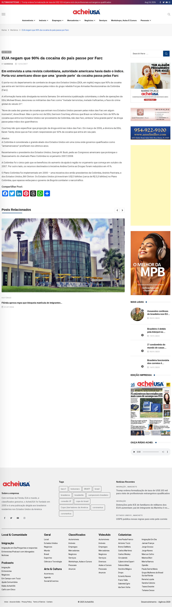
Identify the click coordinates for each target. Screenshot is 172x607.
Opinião (145, 565)
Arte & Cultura (53, 569)
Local (46, 539)
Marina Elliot (147, 558)
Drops (120, 573)
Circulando (122, 558)
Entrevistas (7, 571)
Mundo (47, 551)
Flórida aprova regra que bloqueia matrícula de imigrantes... (32, 303)
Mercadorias (73, 20)
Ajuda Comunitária (9, 582)
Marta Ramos (148, 562)
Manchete (132, 487)
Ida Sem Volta (124, 587)
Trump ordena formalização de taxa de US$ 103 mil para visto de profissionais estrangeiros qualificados (66, 2)
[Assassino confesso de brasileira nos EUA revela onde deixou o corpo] (137, 314)
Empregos (56, 20)
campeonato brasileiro (98, 495)
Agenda (47, 577)
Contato (49, 602)
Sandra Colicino (148, 583)
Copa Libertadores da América (74, 507)
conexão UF (66, 501)
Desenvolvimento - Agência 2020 (155, 602)
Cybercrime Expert (126, 562)
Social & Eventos (51, 581)
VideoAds (105, 534)
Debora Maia (123, 565)
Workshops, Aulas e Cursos (124, 20)
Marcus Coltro (148, 554)
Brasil (46, 554)
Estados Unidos (124, 515)
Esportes (48, 558)
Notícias (5, 555)
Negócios (89, 20)
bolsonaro (75, 489)
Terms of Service (39, 602)
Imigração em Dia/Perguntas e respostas (19, 548)
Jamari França (148, 543)
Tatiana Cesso (148, 590)
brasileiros (65, 495)
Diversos (102, 562)
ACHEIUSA (8, 64)
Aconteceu (49, 574)
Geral (47, 534)
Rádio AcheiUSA (8, 586)
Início (6, 602)
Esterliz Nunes (124, 576)
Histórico (14, 30)
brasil (97, 489)
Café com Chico (8, 589)
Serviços (103, 20)
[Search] (169, 14)
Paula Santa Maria (149, 569)
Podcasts (8, 562)
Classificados (77, 534)
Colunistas (124, 534)
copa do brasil (82, 501)
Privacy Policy (27, 602)
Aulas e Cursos (105, 565)
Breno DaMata (124, 547)
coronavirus (98, 507)
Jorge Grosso (147, 547)
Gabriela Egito (124, 584)
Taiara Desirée (148, 587)
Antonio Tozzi (124, 543)
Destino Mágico (125, 569)
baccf (63, 489)
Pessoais (145, 20)
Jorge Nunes (147, 551)
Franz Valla (123, 580)
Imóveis (42, 20)
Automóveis (27, 20)
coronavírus (66, 513)
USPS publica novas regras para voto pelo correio (141, 519)
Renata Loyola (148, 579)
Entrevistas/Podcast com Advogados (18, 552)
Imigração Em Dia (149, 539)
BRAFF (87, 489)
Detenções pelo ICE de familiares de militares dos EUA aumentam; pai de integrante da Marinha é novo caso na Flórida (143, 508)
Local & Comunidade (14, 534)
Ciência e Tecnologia (53, 562)
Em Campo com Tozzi (11, 578)
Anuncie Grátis (15, 602)
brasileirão (79, 495)
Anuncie (72, 569)
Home (4, 30)
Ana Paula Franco (125, 539)
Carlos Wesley (124, 554)
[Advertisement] (150, 185)
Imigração (121, 487)
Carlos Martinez (125, 551)
